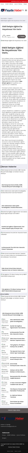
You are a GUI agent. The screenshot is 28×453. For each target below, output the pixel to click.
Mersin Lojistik (18, 451)
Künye (2, 4)
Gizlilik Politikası (9, 4)
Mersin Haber (10, 451)
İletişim (25, 4)
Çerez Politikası (18, 4)
